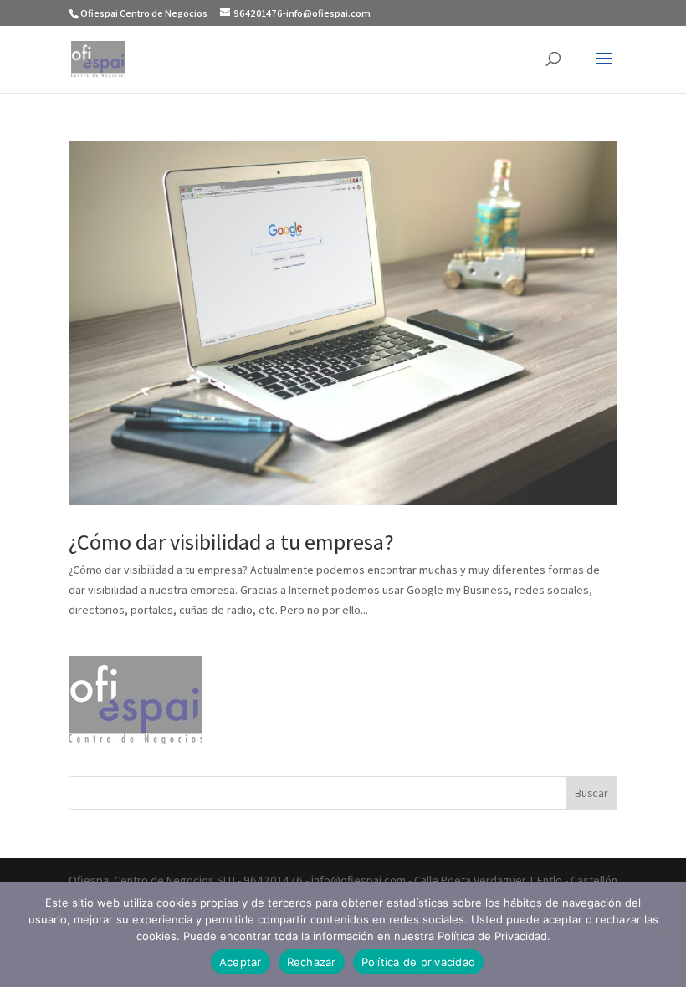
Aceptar (240, 962)
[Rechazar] (665, 934)
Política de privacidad (418, 962)
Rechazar (311, 962)
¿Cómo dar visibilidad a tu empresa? (231, 541)
